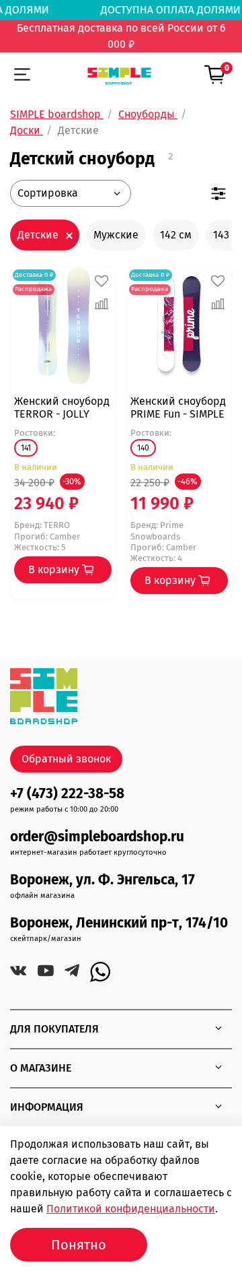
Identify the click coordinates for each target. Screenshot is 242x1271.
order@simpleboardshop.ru (97, 836)
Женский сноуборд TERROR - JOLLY (62, 407)
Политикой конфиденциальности (130, 1208)
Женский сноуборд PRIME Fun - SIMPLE (178, 407)
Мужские (115, 234)
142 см (176, 234)
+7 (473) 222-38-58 (67, 793)
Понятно (78, 1245)
